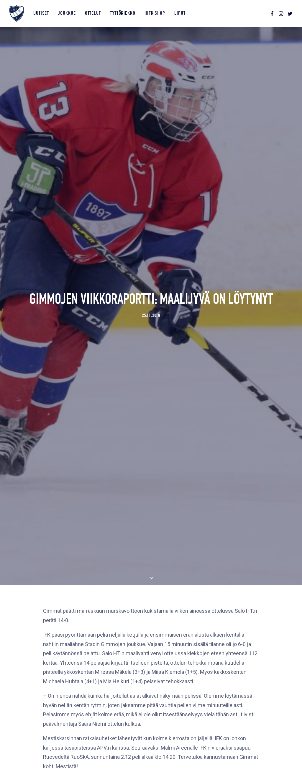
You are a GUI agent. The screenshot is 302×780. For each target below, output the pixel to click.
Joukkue (67, 13)
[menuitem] (41, 13)
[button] (272, 13)
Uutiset (41, 13)
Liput (180, 13)
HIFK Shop (155, 13)
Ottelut (93, 13)
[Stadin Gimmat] (16, 13)
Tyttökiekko (122, 13)
